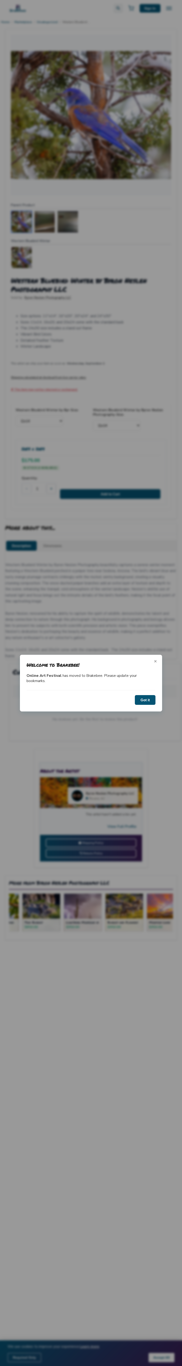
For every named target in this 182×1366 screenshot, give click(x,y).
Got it (145, 700)
